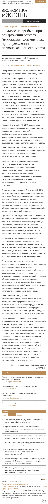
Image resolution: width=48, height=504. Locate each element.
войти (27, 21)
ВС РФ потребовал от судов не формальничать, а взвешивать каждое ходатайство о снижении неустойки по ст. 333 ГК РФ (24, 470)
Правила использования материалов (15, 484)
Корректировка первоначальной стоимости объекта (21, 403)
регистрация (34, 21)
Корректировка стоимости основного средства (19, 386)
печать (38, 65)
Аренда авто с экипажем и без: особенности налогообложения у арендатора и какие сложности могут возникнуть (24, 429)
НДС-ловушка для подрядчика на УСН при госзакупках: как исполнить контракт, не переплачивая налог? (21, 451)
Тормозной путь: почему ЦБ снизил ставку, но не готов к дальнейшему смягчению (24, 421)
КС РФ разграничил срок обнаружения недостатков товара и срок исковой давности (25, 444)
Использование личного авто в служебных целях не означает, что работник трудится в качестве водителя (25, 437)
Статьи (13, 389)
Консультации (15, 382)
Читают (6, 411)
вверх (45, 479)
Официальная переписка (21, 65)
